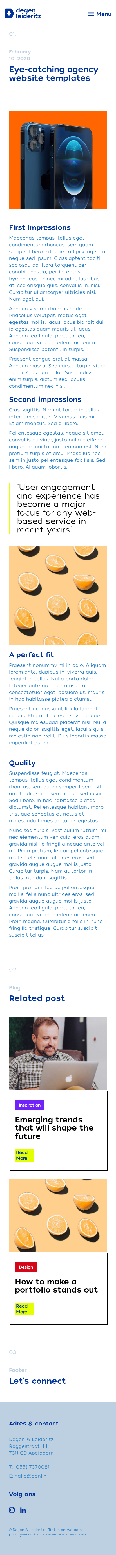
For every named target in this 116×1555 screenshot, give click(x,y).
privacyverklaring (24, 1534)
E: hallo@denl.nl (28, 1476)
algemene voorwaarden (64, 1534)
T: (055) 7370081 (29, 1467)
